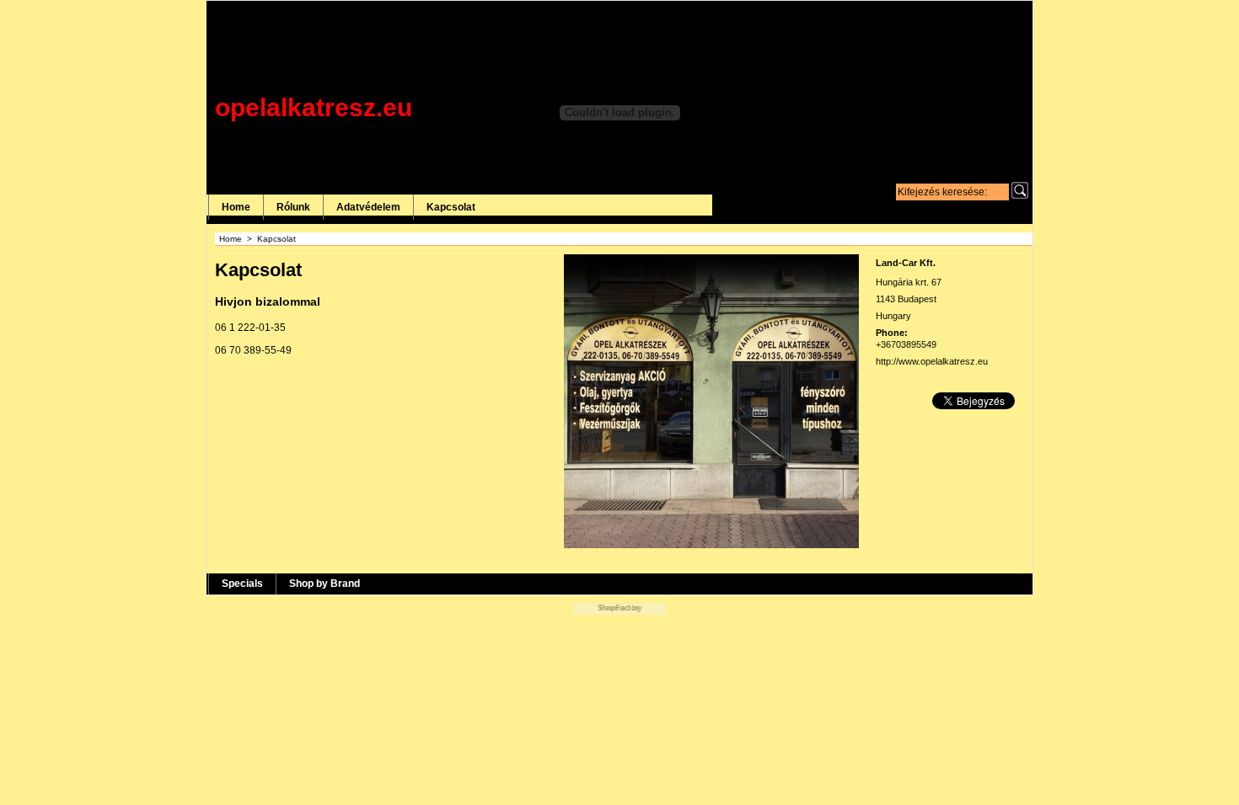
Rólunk (293, 207)
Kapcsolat (450, 207)
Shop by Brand (324, 583)
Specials (242, 583)
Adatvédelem (368, 207)
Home (236, 207)
